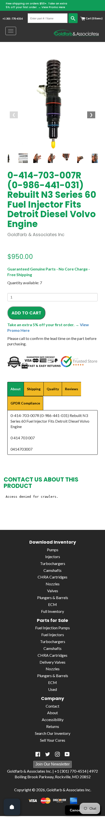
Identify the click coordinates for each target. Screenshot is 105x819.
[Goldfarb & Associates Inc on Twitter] (47, 754)
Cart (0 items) (94, 18)
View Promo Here (53, 7)
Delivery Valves (52, 662)
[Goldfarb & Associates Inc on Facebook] (37, 754)
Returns (52, 726)
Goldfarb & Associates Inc (68, 789)
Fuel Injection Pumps (52, 627)
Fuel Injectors (52, 634)
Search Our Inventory (52, 733)
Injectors (52, 556)
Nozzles (53, 583)
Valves (52, 590)
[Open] (12, 807)
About (52, 712)
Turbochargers (52, 563)
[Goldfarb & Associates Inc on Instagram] (57, 754)
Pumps (52, 549)
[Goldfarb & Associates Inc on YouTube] (67, 754)
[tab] (15, 389)
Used (52, 689)
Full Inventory (52, 611)
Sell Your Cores (52, 740)
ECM (52, 604)
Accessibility (52, 719)
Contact (52, 706)
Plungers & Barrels (52, 597)
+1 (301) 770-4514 (70, 771)
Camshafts (52, 570)
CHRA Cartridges (52, 577)
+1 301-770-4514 (12, 18)
